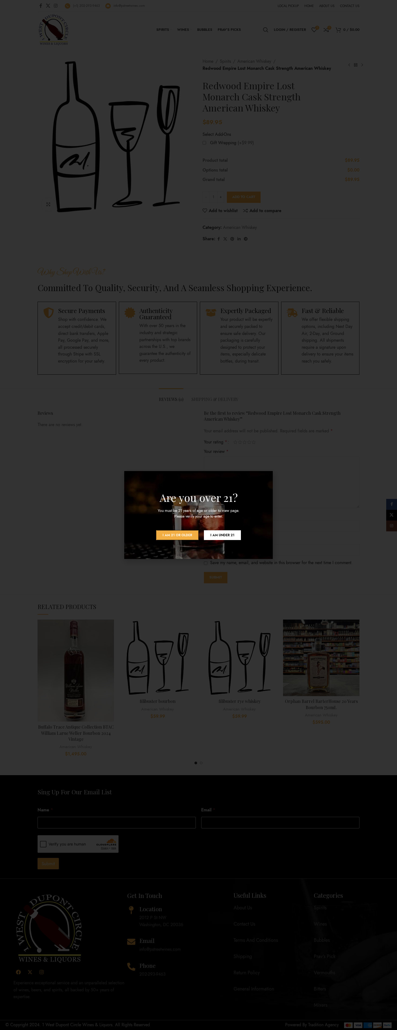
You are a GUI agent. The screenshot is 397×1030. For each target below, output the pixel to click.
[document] (198, 515)
